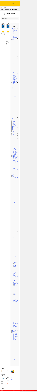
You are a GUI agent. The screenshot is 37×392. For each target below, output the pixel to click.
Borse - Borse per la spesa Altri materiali (15, 214)
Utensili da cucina (14, 105)
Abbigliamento (13, 28)
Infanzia (12, 119)
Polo (13, 203)
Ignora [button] (35, 390)
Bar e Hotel (13, 56)
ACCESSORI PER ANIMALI (15, 301)
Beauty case (15, 249)
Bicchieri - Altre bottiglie (15, 59)
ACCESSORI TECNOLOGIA (14, 297)
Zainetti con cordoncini (15, 256)
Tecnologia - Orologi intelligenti (15, 325)
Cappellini (14, 190)
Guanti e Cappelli (14, 222)
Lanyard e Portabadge (15, 277)
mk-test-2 (13, 129)
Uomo (13, 38)
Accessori (15, 248)
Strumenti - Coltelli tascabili (15, 240)
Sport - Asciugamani (15, 239)
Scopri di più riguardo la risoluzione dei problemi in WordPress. (12, 378)
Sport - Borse (14, 80)
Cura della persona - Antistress (15, 160)
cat (12, 107)
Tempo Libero (13, 331)
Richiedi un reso (13, 3)
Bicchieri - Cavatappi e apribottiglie (15, 92)
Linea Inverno (13, 124)
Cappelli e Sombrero (14, 87)
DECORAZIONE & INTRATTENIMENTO (15, 262)
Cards (13, 93)
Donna (13, 29)
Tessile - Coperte (14, 102)
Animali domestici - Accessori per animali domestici (15, 234)
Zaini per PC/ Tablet (15, 81)
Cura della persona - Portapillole (15, 165)
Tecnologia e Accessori (14, 330)
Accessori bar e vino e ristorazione (14, 39)
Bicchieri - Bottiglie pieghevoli (14, 64)
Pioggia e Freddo (13, 175)
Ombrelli (13, 223)
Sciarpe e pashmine (15, 333)
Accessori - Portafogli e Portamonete (15, 158)
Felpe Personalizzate (15, 30)
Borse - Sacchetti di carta (15, 220)
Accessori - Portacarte (15, 157)
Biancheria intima (15, 189)
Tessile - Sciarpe (14, 229)
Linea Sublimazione (14, 125)
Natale (12, 130)
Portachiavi (13, 176)
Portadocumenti (15, 285)
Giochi (14, 263)
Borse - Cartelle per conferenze (14, 75)
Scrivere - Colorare (14, 53)
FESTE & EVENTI (14, 275)
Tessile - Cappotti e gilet (15, 336)
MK (12, 128)
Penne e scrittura (13, 138)
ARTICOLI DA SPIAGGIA (15, 265)
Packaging (13, 137)
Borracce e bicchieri (14, 58)
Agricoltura (14, 132)
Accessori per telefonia (15, 299)
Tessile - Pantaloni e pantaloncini (15, 339)
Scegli (3, 32)
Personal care (13, 155)
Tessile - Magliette (14, 338)
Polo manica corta (16, 204)
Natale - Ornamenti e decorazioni (15, 359)
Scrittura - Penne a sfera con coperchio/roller (15, 146)
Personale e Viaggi (14, 156)
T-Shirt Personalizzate (15, 37)
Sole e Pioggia (13, 221)
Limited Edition (13, 120)
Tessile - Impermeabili (15, 337)
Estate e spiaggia (13, 115)
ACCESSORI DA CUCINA (15, 259)
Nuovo (12, 135)
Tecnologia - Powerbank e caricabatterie (15, 328)
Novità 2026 (13, 134)
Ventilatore (13, 353)
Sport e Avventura (14, 231)
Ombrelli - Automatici (15, 224)
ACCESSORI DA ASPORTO (14, 280)
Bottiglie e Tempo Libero (14, 82)
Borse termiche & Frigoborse (15, 272)
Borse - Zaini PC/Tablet (15, 78)
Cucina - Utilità (14, 99)
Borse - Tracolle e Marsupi (15, 76)
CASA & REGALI (14, 258)
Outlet (12, 136)
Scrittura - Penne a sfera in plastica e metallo (15, 151)
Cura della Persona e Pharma (15, 108)
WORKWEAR (13, 355)
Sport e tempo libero (14, 232)
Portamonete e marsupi (15, 250)
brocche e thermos (14, 84)
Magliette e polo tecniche (15, 193)
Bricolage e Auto (13, 83)
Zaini (14, 257)
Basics (13, 356)
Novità (12, 133)
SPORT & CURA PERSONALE (14, 287)
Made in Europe (13, 126)
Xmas (12, 357)
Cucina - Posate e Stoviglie (15, 95)
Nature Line (13, 131)
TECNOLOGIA (14, 296)
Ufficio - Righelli (14, 154)
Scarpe (13, 36)
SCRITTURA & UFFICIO (15, 282)
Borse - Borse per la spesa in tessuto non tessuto (15, 217)
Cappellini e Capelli (14, 88)
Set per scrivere (14, 153)
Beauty (12, 57)
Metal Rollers (14, 139)
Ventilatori (14, 273)
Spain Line (13, 230)
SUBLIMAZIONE (14, 295)
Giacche (13, 31)
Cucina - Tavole (14, 98)
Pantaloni (13, 33)
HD (12, 118)
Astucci (14, 284)
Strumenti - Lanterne (15, 241)
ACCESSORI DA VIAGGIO (14, 247)
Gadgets (13, 117)
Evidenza (13, 274)
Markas (12, 127)
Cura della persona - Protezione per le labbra (15, 166)
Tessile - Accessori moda (15, 334)
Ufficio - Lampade (14, 329)
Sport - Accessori (14, 238)
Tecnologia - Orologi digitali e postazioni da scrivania (15, 323)
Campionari (13, 85)
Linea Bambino (13, 121)
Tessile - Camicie (14, 335)
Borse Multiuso (14, 79)
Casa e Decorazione (14, 106)
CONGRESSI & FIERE (15, 276)
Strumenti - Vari (14, 242)
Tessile (12, 332)
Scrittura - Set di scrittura (15, 152)
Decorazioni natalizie (15, 358)
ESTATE (13, 264)
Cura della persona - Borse (15, 161)
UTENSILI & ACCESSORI (15, 300)
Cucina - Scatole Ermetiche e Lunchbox (15, 97)
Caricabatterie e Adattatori (15, 315)
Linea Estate (13, 123)
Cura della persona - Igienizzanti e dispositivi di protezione (15, 163)
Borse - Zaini (14, 77)
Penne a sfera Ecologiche (15, 140)
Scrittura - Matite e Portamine (14, 145)
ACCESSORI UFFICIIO (15, 283)
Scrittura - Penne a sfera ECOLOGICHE (15, 148)
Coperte (13, 94)
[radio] (2, 34)
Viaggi (12, 354)
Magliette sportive (16, 194)
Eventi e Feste (13, 116)
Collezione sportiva (14, 191)
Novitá (13, 281)
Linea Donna (13, 122)
